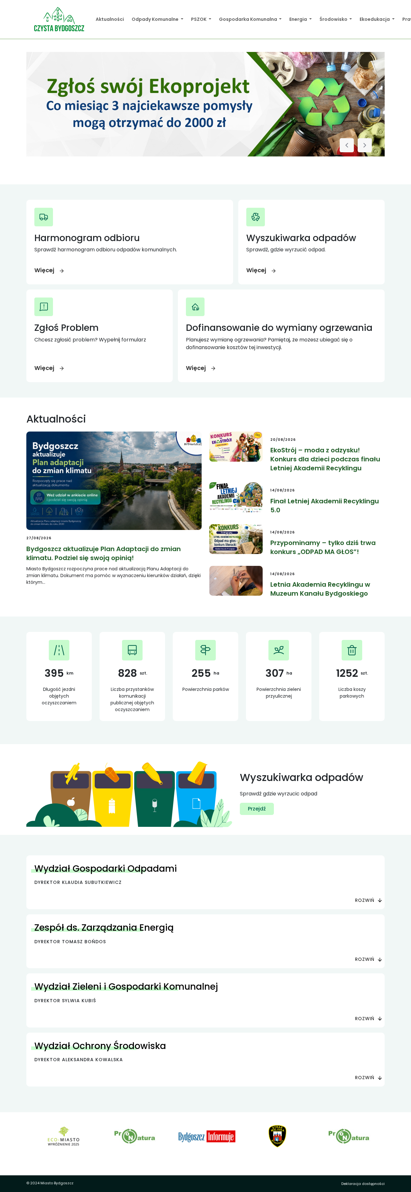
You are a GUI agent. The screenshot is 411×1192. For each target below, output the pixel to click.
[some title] (205, 104)
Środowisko (333, 19)
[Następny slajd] (365, 145)
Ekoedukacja (375, 19)
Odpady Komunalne (155, 19)
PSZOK (199, 19)
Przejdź (257, 808)
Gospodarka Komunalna (248, 19)
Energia (298, 19)
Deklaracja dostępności (363, 1183)
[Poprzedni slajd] (347, 145)
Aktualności (110, 19)
